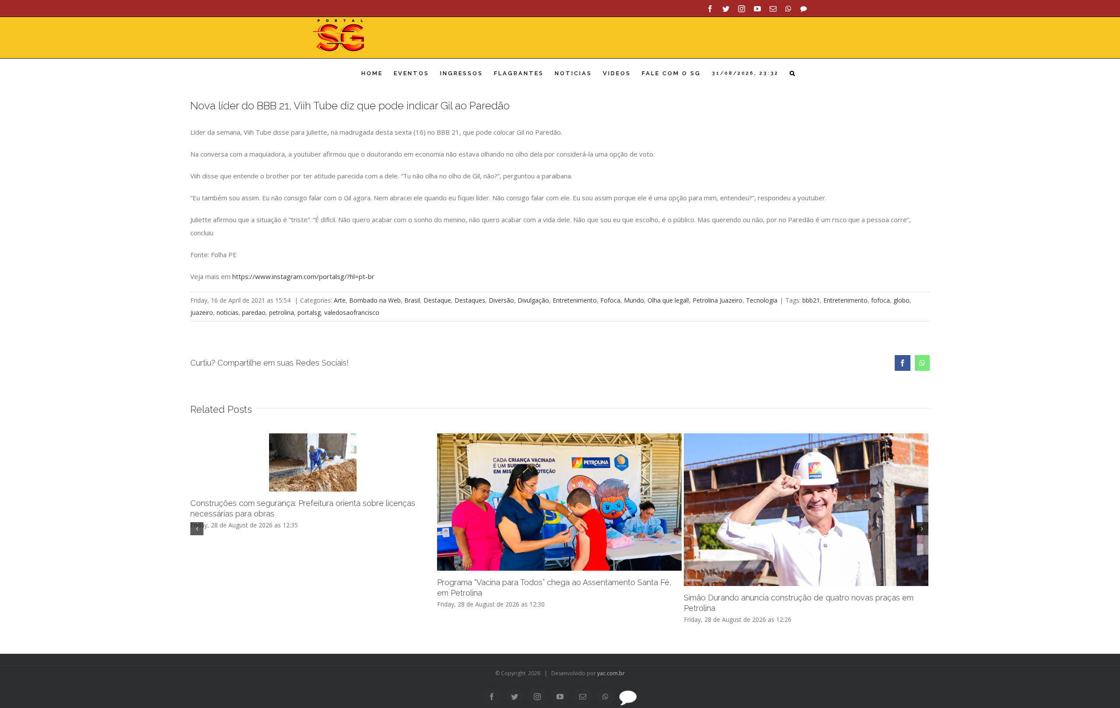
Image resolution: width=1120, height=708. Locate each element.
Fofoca (610, 300)
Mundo (634, 300)
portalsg (309, 312)
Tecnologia (761, 300)
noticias (227, 312)
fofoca (880, 300)
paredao (254, 312)
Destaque (437, 300)
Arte (340, 300)
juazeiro (201, 312)
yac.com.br (611, 673)
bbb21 (811, 300)
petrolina (281, 312)
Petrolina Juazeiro (717, 300)
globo (901, 300)
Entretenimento (575, 300)
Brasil (412, 300)
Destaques (470, 300)
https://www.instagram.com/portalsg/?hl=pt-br (303, 276)
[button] (793, 73)
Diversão (501, 300)
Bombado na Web (375, 300)
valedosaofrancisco (351, 312)
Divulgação (533, 300)
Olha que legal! (668, 300)
